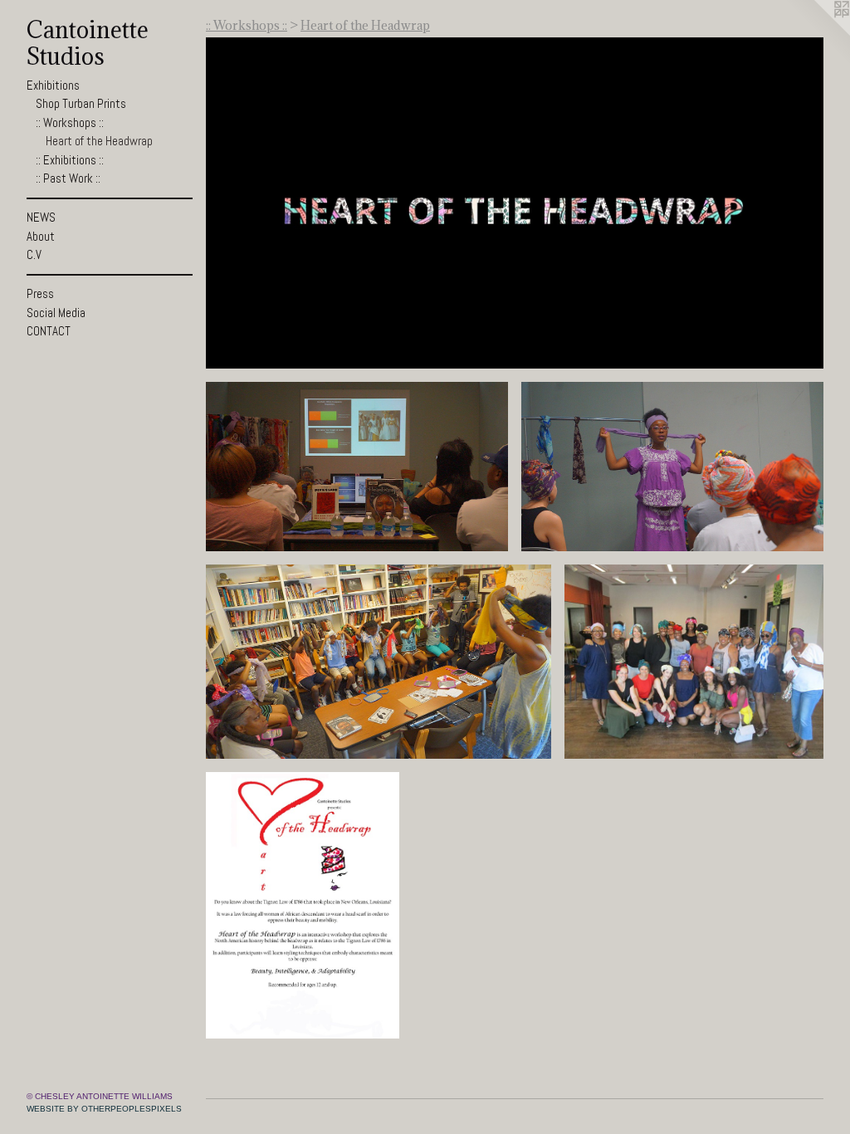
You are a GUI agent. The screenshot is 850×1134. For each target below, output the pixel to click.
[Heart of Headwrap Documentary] (514, 203)
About (41, 236)
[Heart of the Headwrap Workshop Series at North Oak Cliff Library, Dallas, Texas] (357, 467)
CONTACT (49, 331)
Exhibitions (53, 85)
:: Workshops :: (70, 122)
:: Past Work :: (68, 178)
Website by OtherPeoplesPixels (104, 1108)
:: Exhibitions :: (70, 160)
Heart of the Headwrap (99, 141)
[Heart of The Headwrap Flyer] (302, 905)
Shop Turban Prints (81, 103)
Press (40, 293)
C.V (34, 254)
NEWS (41, 217)
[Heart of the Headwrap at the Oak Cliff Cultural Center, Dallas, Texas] (693, 662)
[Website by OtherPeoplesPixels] (817, 33)
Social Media (56, 312)
